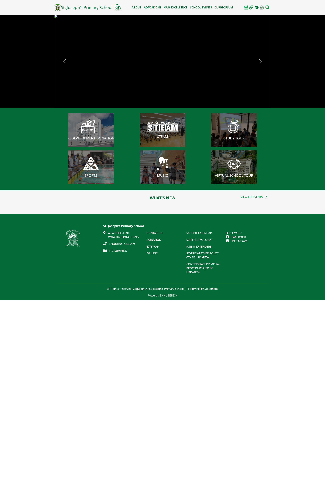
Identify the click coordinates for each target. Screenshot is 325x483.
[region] (162, 61)
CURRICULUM (224, 7)
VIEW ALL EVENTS (252, 197)
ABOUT (136, 7)
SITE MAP (153, 246)
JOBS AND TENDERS (198, 246)
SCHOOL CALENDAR (199, 233)
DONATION (154, 240)
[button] (64, 61)
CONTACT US (155, 233)
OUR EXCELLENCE (175, 7)
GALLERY (152, 253)
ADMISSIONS (152, 7)
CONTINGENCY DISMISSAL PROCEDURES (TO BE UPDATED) (203, 268)
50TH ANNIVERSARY (199, 240)
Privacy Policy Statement (202, 289)
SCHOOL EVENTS (201, 7)
